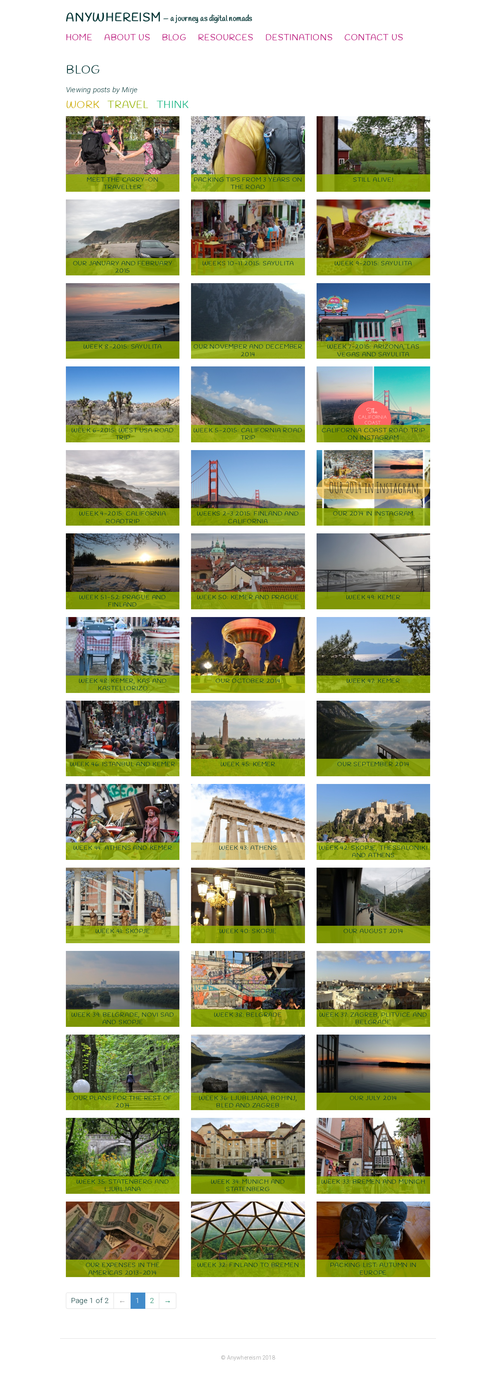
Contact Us (373, 38)
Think (173, 105)
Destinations (299, 38)
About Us (127, 38)
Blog (174, 38)
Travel (128, 105)
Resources (226, 38)
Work (83, 105)
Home (79, 38)
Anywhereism (114, 18)
